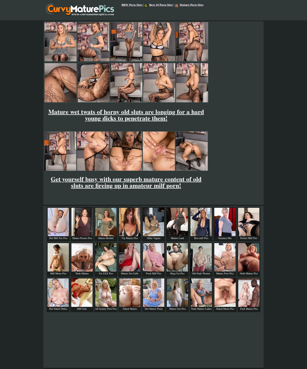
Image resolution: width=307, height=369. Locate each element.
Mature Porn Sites (192, 5)
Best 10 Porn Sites (161, 5)
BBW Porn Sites (132, 5)
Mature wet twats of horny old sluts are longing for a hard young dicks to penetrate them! (126, 115)
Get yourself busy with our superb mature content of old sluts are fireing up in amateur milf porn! (126, 182)
